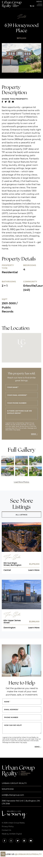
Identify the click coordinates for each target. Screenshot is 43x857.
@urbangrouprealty (28, 854)
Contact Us (6, 830)
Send (33, 434)
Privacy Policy (8, 826)
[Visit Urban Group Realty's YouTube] (31, 841)
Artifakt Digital (15, 834)
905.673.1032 (8, 789)
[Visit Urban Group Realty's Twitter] (18, 841)
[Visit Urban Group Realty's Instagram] (11, 841)
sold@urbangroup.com (13, 795)
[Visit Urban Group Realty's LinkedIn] (24, 841)
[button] (39, 3)
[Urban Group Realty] (12, 4)
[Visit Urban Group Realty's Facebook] (4, 841)
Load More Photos (21, 482)
